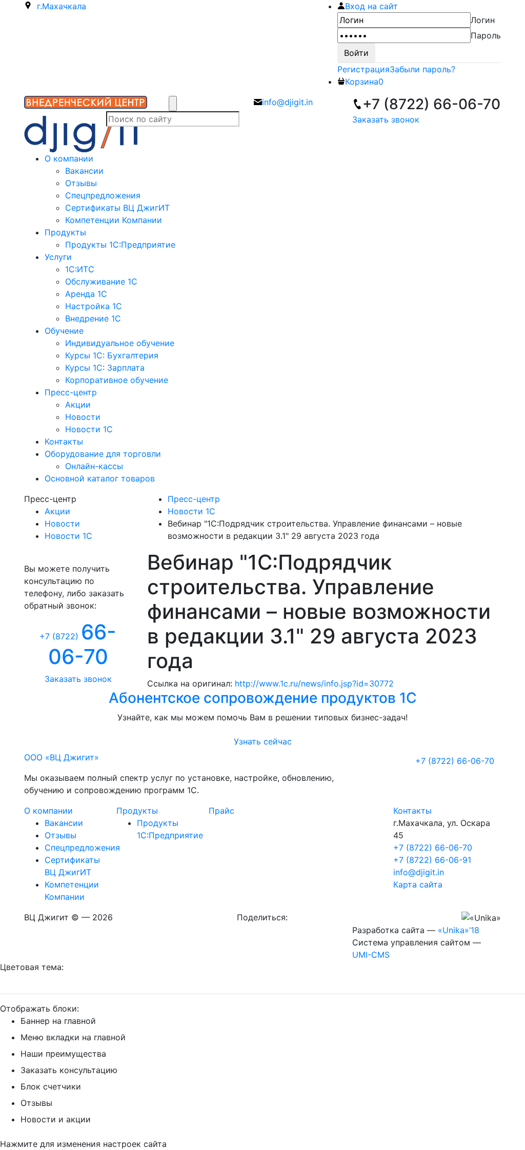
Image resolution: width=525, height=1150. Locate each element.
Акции (57, 511)
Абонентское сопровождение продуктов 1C (263, 698)
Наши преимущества (63, 1053)
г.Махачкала (59, 6)
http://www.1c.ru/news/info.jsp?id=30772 (314, 683)
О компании (48, 810)
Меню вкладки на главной (73, 1037)
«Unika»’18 (458, 930)
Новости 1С (68, 536)
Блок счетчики (51, 1086)
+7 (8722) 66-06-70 (432, 847)
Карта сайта (417, 884)
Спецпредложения (82, 847)
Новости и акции (56, 1119)
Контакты (412, 810)
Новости (62, 523)
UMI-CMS (371, 955)
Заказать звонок (385, 119)
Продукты (137, 810)
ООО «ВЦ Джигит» (61, 757)
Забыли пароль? (422, 69)
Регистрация (363, 69)
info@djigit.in (418, 872)
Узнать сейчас (263, 741)
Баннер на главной (58, 1021)
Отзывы (60, 835)
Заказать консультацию (69, 1070)
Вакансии (64, 823)
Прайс (221, 810)
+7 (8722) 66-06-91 (432, 860)
